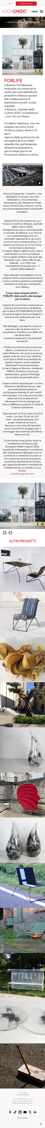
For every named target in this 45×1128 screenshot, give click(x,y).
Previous (4, 533)
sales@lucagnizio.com (24, 1103)
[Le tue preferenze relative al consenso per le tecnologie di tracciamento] (41, 1124)
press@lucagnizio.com (25, 1101)
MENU (35, 11)
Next (10, 533)
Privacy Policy (23, 1118)
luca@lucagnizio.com (22, 473)
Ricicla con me (26, 4)
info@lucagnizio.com (24, 1099)
